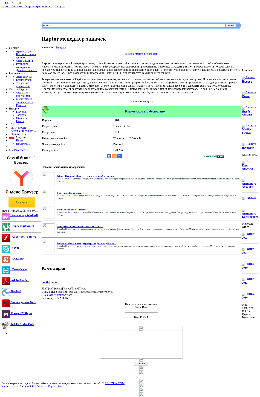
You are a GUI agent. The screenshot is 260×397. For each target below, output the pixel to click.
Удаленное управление (23, 84)
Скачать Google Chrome (249, 111)
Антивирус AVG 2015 (249, 183)
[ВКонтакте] (109, 156)
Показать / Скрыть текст (57, 294)
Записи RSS (27, 386)
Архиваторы (23, 51)
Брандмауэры (24, 79)
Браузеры (21, 111)
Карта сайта (55, 386)
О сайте (42, 386)
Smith (45, 282)
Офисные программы (23, 94)
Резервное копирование (24, 65)
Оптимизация (24, 60)
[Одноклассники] (114, 156)
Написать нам (9, 386)
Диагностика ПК (26, 70)
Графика (21, 105)
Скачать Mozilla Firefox (249, 129)
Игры (19, 140)
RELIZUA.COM (115, 383)
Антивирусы (24, 76)
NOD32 (250, 197)
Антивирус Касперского (250, 213)
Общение (21, 118)
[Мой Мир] (119, 156)
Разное (20, 121)
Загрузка (21, 114)
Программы (23, 143)
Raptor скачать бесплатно (145, 111)
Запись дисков (24, 102)
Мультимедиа (24, 98)
